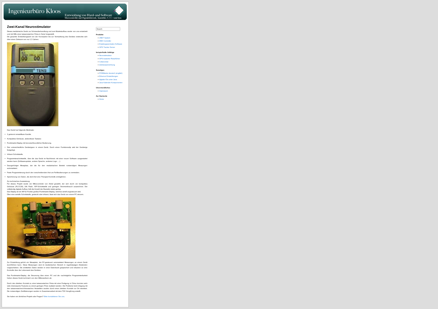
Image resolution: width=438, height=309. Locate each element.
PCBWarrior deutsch (107, 73)
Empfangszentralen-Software (110, 44)
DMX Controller (105, 41)
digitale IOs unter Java (108, 79)
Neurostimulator (105, 55)
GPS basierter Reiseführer (109, 59)
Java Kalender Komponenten (111, 82)
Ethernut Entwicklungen (108, 76)
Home (101, 99)
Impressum (103, 91)
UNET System (104, 38)
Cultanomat (103, 62)
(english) (119, 73)
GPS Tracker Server (107, 47)
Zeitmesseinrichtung (107, 65)
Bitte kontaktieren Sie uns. (54, 296)
